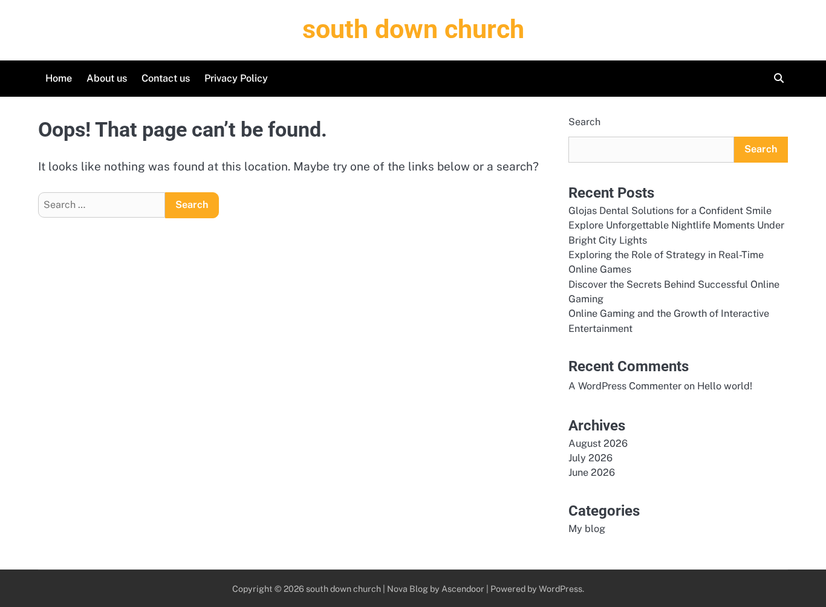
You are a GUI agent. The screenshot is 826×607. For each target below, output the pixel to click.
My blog (586, 528)
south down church (413, 29)
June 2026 (591, 472)
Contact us (165, 78)
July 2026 (590, 458)
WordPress (560, 588)
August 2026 (598, 443)
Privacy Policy (236, 78)
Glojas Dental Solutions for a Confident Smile (670, 210)
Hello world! (724, 386)
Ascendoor (462, 588)
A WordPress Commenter (624, 386)
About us (106, 78)
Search (584, 122)
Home (58, 78)
